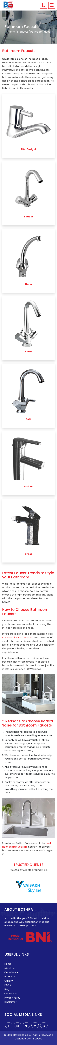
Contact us (10, 993)
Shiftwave (36, 1038)
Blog (6, 989)
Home (11, 31)
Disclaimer (10, 1002)
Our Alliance (11, 972)
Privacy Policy (12, 997)
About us (9, 968)
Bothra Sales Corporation (17, 637)
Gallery (8, 980)
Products (22, 31)
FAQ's (7, 985)
